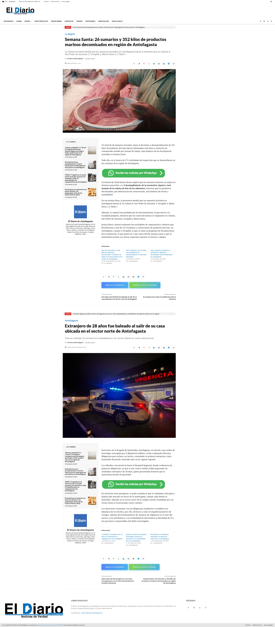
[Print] (164, 64)
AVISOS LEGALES (117, 21)
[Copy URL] (173, 64)
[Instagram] (264, 21)
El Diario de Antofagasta (75, 59)
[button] (271, 1)
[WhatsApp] (149, 64)
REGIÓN (27, 21)
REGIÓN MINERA (56, 21)
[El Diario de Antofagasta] (80, 211)
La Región (70, 34)
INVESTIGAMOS (90, 21)
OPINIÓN (79, 21)
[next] (172, 27)
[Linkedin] (154, 64)
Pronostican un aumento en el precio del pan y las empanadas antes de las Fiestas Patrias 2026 (76, 192)
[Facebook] (260, 21)
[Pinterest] (144, 64)
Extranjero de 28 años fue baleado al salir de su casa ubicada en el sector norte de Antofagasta (119, 298)
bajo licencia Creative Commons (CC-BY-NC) (50, 625)
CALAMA (19, 21)
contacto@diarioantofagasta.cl (92, 613)
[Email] (159, 64)
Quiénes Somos (55, 1)
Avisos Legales (66, 1)
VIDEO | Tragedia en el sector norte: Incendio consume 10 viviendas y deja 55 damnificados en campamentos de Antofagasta (76, 178)
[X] (271, 21)
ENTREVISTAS (69, 21)
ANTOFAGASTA (8, 21)
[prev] (169, 27)
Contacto (46, 1)
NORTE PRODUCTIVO (41, 21)
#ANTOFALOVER (103, 21)
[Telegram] (169, 64)
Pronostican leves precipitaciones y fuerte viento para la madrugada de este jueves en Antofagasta (75, 164)
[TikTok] (267, 21)
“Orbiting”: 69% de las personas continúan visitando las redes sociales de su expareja (104, 27)
